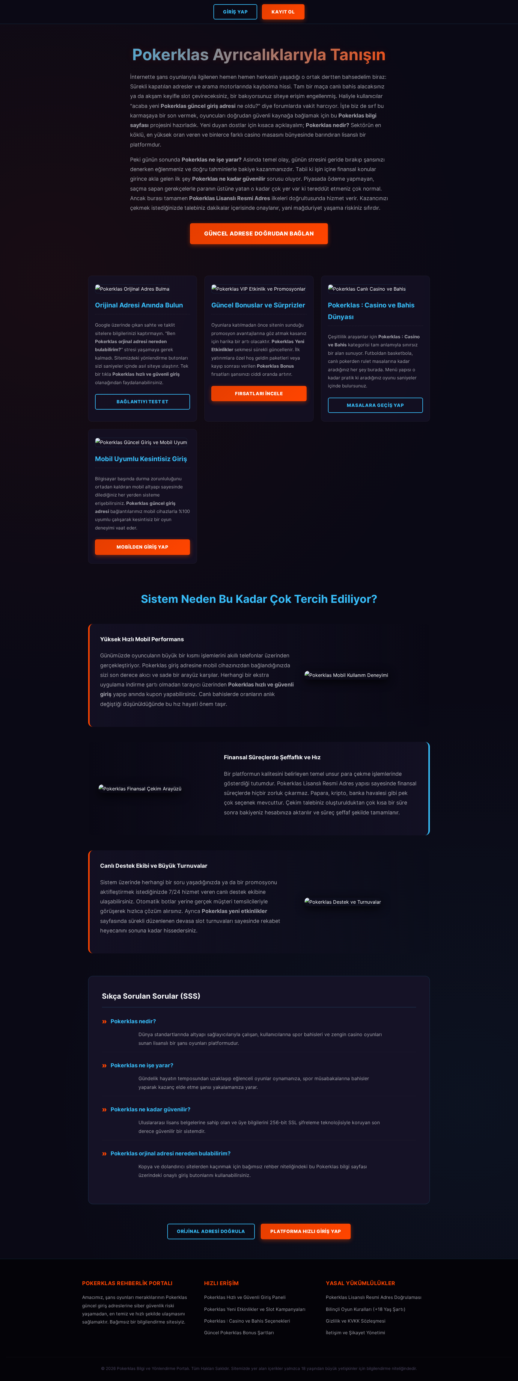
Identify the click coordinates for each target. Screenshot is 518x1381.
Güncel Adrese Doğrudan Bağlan (259, 233)
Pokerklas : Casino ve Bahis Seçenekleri (247, 1321)
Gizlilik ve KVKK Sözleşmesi (356, 1321)
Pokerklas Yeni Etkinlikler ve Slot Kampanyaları (254, 1309)
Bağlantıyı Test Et (142, 402)
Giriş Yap (235, 12)
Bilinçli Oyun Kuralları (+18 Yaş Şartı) (366, 1309)
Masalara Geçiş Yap (375, 405)
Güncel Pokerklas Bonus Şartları (239, 1332)
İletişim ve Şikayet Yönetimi (355, 1332)
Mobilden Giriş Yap (142, 547)
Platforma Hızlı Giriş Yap (305, 1231)
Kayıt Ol (283, 12)
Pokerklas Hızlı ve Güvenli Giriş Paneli (245, 1297)
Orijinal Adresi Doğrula (211, 1231)
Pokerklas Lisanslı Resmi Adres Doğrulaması (373, 1297)
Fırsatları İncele (259, 393)
